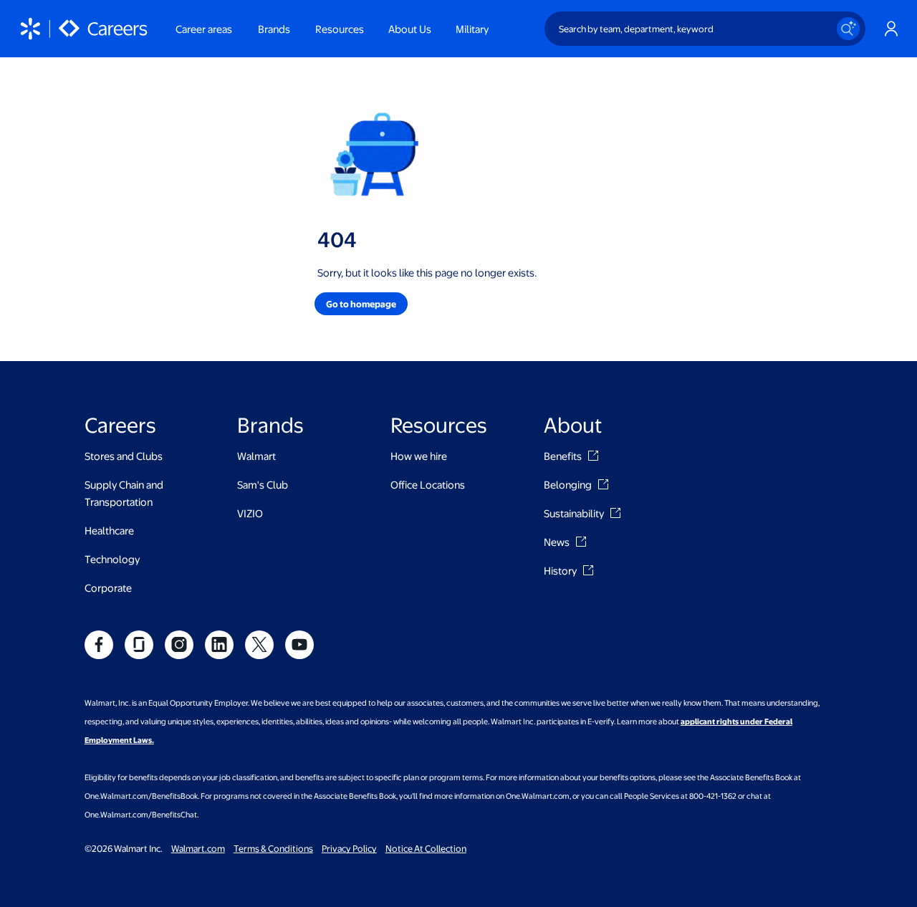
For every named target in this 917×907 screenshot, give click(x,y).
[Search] (848, 28)
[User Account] (891, 28)
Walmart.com (198, 848)
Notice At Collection (425, 848)
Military (472, 28)
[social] (99, 644)
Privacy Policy (349, 848)
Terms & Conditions (273, 848)
